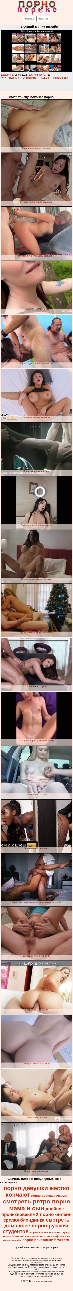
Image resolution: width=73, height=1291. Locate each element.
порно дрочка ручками (49, 1195)
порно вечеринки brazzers (45, 1240)
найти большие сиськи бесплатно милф (31, 1236)
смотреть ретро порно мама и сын (36, 1205)
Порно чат (43, 19)
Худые (45, 77)
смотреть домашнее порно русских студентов (36, 1225)
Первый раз (60, 77)
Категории (29, 19)
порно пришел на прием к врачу (50, 1232)
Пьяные (14, 77)
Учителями (29, 77)
